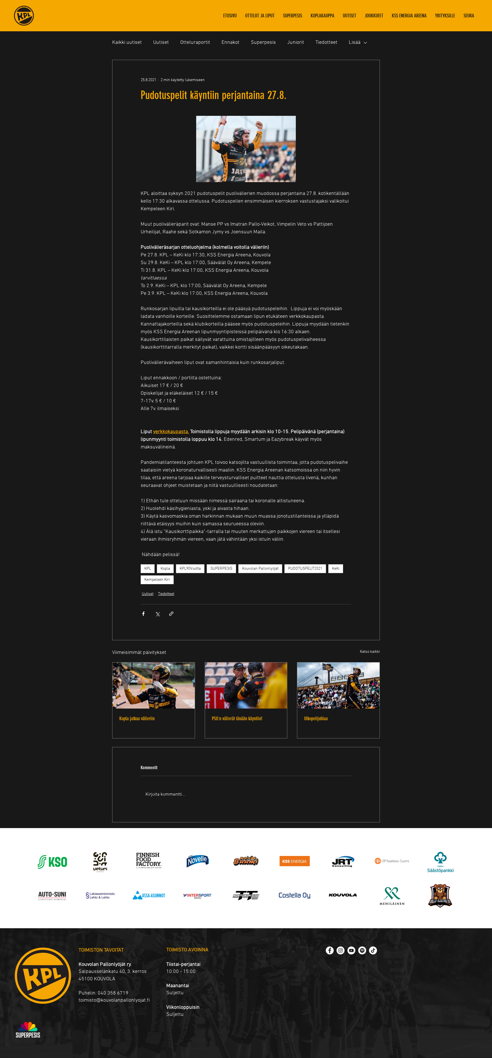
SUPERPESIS (221, 568)
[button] (374, 15)
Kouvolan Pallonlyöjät (260, 568)
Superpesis (263, 43)
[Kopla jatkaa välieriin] (153, 685)
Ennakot (230, 43)
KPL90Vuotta (190, 568)
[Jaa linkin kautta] (171, 613)
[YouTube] (351, 950)
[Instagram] (341, 950)
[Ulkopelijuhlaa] (338, 685)
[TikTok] (373, 950)
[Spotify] (362, 950)
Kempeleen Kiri (157, 579)
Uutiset (161, 43)
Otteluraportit (195, 43)
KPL (147, 568)
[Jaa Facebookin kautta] (143, 613)
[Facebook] (330, 950)
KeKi (335, 568)
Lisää (354, 43)
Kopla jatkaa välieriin (137, 718)
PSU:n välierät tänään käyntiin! (237, 718)
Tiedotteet (326, 43)
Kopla (165, 568)
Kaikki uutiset (127, 43)
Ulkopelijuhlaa (316, 718)
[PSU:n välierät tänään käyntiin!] (246, 685)
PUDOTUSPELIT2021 (305, 568)
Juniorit (295, 43)
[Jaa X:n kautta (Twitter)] (157, 613)
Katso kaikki (370, 651)
